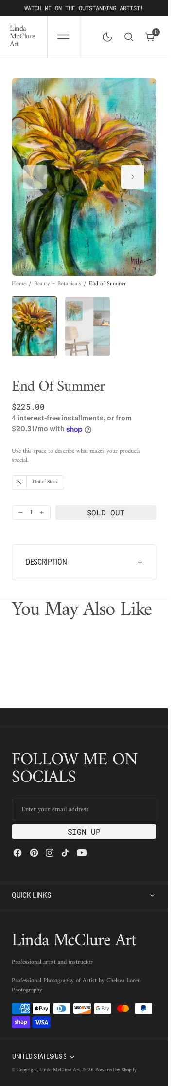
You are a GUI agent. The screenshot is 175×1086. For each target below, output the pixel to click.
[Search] (129, 37)
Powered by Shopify (116, 1070)
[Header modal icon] (63, 37)
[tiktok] (65, 852)
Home (19, 274)
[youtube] (82, 852)
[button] (63, 37)
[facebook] (17, 852)
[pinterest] (34, 852)
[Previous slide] (35, 172)
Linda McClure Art (59, 1070)
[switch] (105, 35)
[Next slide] (132, 172)
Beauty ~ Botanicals (57, 274)
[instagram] (49, 852)
